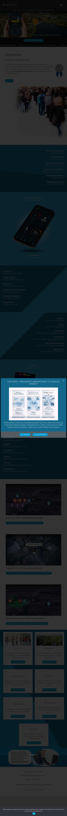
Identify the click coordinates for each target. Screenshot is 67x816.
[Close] (63, 380)
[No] (65, 811)
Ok (34, 813)
